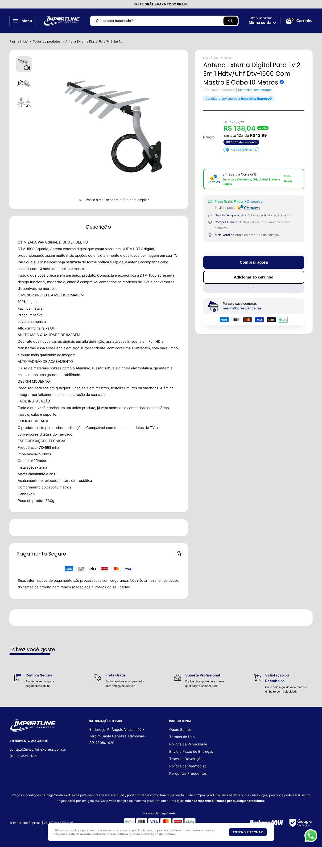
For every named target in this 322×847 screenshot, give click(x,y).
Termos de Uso (182, 737)
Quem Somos (180, 729)
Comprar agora (254, 262)
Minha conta (260, 22)
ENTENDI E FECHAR (248, 832)
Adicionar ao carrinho (253, 277)
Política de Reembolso (187, 766)
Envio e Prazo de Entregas (191, 751)
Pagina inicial (18, 41)
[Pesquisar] (230, 21)
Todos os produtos (47, 41)
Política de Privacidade (188, 744)
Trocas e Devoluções (186, 759)
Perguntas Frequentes (188, 773)
